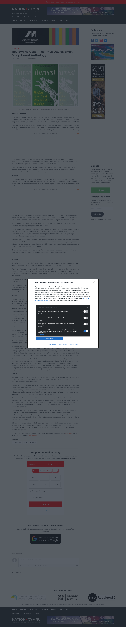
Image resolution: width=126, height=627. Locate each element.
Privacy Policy (73, 344)
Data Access (63, 344)
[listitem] (63, 307)
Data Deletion (53, 344)
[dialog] (63, 313)
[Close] (95, 282)
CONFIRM (49, 338)
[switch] (85, 311)
